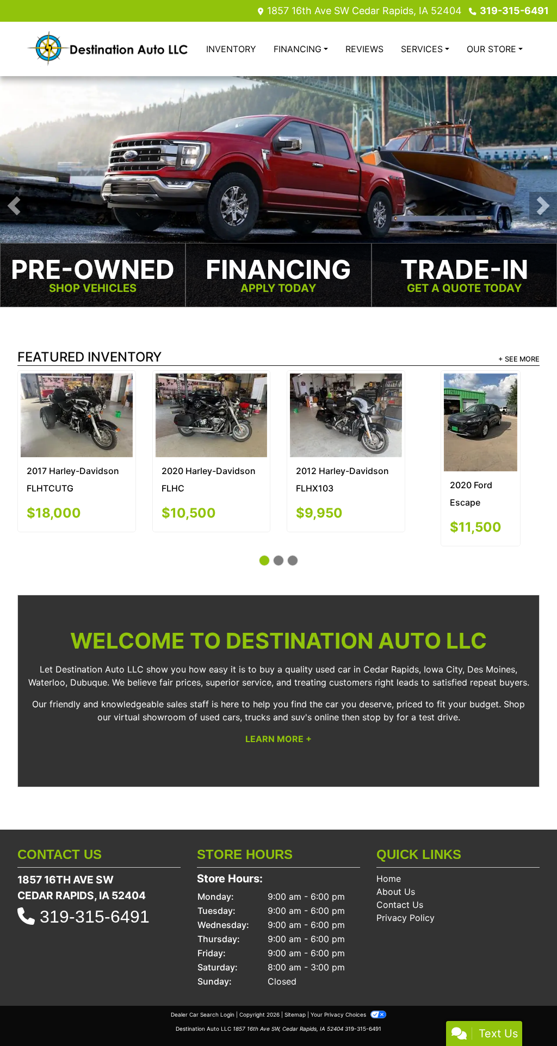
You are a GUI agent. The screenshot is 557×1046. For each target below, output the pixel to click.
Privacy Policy (405, 900)
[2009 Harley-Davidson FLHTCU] (76, 413)
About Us (395, 874)
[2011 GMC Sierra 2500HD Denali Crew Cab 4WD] (480, 401)
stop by (378, 699)
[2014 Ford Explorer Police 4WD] (211, 396)
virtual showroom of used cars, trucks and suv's (213, 699)
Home (388, 861)
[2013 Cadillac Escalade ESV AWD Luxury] (345, 399)
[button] (14, 206)
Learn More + (278, 721)
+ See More (519, 360)
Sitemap (295, 997)
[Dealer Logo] (107, 48)
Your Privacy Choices (339, 997)
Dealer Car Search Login (202, 997)
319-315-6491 (514, 10)
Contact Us (399, 887)
